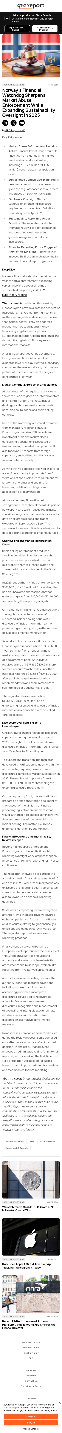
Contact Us (31, 1380)
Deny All (31, 1422)
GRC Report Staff (15, 130)
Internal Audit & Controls (16, 1148)
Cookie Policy (31, 1352)
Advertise (31, 1375)
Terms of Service (31, 1342)
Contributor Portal (31, 1386)
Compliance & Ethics (13, 85)
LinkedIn (31, 1398)
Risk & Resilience (48, 1141)
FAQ (31, 1358)
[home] (28, 6)
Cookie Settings (31, 1428)
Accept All (31, 1416)
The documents (12, 303)
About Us (31, 1370)
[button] (58, 6)
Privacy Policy (31, 1347)
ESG (32, 1141)
